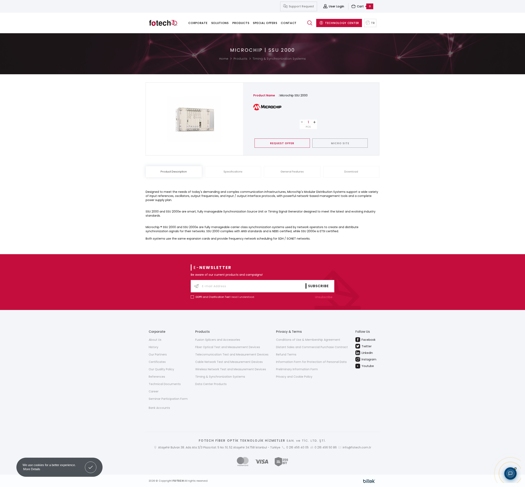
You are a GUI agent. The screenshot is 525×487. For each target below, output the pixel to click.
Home (223, 59)
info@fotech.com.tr (357, 447)
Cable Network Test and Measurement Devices (229, 362)
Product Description (174, 172)
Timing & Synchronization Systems (279, 59)
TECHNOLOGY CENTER (342, 23)
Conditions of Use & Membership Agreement (308, 340)
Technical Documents (165, 384)
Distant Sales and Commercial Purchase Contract (312, 347)
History (153, 347)
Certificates (157, 362)
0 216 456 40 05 (297, 447)
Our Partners (158, 354)
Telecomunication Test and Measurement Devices (231, 354)
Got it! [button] (90, 464)
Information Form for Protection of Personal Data (311, 362)
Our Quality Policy (161, 369)
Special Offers (265, 23)
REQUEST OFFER (282, 143)
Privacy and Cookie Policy (294, 377)
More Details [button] (31, 469)
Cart (364, 6)
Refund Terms (286, 354)
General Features (292, 172)
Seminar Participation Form (168, 399)
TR (373, 23)
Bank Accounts (159, 408)
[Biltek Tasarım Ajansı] (369, 481)
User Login (336, 6)
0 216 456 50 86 (326, 447)
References (157, 377)
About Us (155, 340)
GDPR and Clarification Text (212, 297)
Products (240, 23)
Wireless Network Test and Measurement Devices (230, 369)
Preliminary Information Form (297, 369)
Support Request (301, 6)
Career (154, 391)
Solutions (220, 23)
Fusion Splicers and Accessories (217, 340)
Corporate (197, 23)
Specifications (233, 172)
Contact (289, 23)
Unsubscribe (324, 297)
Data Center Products (211, 384)
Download (351, 172)
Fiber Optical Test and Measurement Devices (227, 347)
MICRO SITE (340, 143)
